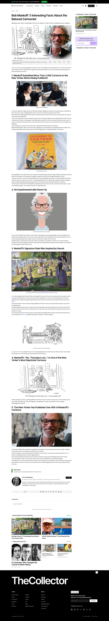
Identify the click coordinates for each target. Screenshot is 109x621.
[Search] (83, 6)
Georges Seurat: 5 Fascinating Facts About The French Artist (27, 471)
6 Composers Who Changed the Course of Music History (24, 564)
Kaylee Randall (20, 62)
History (13, 597)
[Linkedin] (46, 491)
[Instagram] (87, 610)
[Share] (64, 62)
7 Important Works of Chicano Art (62, 554)
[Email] (60, 491)
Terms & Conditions (86, 616)
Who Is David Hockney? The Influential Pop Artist (55, 537)
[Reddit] (53, 491)
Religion (27, 594)
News (26, 604)
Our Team (43, 601)
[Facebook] (48, 491)
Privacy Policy (94, 616)
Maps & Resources (29, 606)
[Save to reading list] (59, 62)
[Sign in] (96, 6)
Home (13, 10)
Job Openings (44, 606)
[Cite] (68, 62)
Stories (27, 599)
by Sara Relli (44, 557)
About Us (43, 594)
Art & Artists (14, 599)
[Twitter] (51, 491)
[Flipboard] (58, 491)
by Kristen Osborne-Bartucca (62, 557)
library (13, 301)
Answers (27, 597)
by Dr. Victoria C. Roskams (16, 566)
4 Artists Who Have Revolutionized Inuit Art (48, 554)
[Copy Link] (56, 491)
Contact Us (43, 608)
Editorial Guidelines (45, 604)
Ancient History (15, 594)
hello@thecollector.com (77, 606)
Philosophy (14, 601)
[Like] (16, 491)
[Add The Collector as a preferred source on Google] (75, 592)
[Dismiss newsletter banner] (96, 2)
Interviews (14, 606)
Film (26, 601)
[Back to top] (97, 572)
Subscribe (44, 1)
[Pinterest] (90, 610)
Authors (43, 599)
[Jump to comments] (54, 62)
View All (68, 515)
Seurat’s (24, 314)
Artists (17, 10)
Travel (13, 604)
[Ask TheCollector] (50, 62)
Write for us (91, 5)
